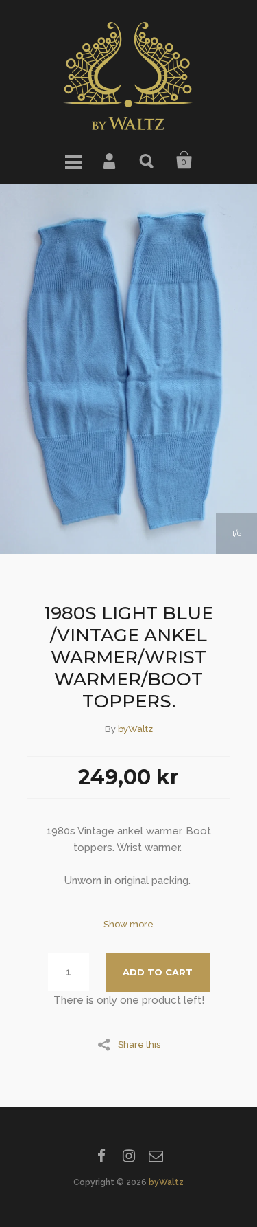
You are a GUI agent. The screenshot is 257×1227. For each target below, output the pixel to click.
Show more (128, 924)
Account (110, 160)
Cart (184, 160)
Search (147, 160)
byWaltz (135, 729)
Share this (139, 1044)
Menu (73, 160)
